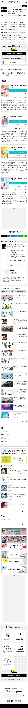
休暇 (25, 15)
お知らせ (6, 445)
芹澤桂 (12, 270)
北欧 (8, 15)
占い (18, 519)
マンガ (5, 441)
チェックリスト (11, 519)
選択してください (19, 265)
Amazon (18, 93)
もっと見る (14, 511)
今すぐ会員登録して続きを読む (14, 53)
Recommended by (17, 421)
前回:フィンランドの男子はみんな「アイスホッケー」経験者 (7, 74)
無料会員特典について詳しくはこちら (14, 679)
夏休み (20, 15)
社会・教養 (6, 434)
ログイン (14, 62)
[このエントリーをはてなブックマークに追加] (16, 701)
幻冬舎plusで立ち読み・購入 (18, 90)
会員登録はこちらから (14, 675)
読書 (5, 438)
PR (26, 323)
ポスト (25, 6)
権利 (3, 17)
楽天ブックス (18, 97)
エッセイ (3, 15)
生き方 (5, 428)
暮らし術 (5, 431)
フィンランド (14, 15)
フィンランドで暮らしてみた (13, 7)
